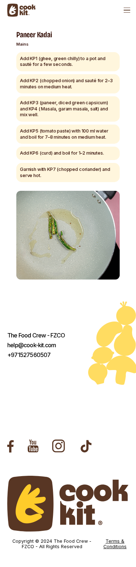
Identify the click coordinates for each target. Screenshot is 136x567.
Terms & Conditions (115, 544)
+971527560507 (29, 355)
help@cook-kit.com (31, 345)
